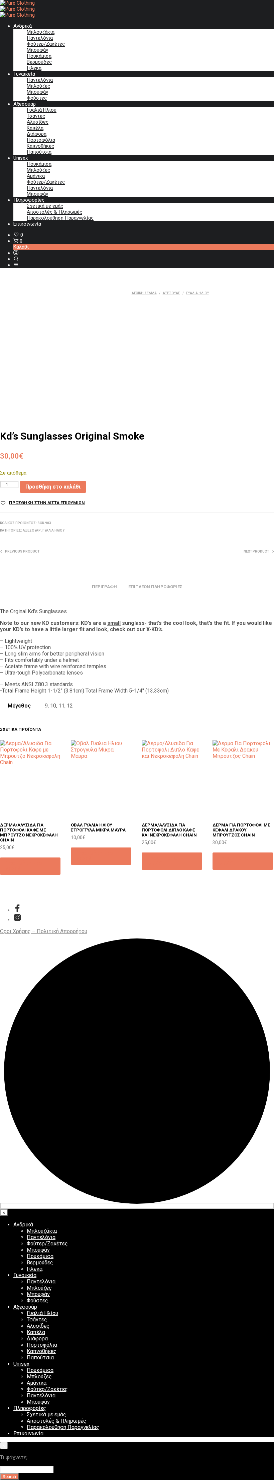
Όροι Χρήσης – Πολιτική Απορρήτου (43, 931)
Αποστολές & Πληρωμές (54, 212)
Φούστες (37, 98)
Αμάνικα (36, 176)
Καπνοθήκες (40, 146)
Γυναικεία (24, 74)
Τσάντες (36, 116)
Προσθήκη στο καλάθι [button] (23, 866)
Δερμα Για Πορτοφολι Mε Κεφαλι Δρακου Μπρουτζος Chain (241, 829)
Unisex (20, 158)
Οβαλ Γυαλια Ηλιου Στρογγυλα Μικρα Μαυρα (98, 827)
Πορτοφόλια (41, 140)
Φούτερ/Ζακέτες (46, 44)
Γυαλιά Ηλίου (41, 110)
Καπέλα (35, 128)
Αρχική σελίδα (144, 293)
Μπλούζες (38, 86)
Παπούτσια (39, 152)
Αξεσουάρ (24, 104)
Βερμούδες (39, 62)
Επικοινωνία (27, 224)
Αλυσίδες (37, 122)
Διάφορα (36, 134)
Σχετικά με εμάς (45, 206)
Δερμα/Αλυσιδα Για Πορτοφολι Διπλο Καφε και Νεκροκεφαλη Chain (169, 829)
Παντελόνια (40, 38)
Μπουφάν (37, 50)
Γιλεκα (34, 68)
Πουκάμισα (39, 56)
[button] (18, 235)
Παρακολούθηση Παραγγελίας (60, 218)
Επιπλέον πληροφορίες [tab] (155, 586)
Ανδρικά (22, 26)
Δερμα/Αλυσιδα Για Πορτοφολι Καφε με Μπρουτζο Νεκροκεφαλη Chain (29, 832)
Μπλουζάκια (40, 32)
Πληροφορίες (28, 200)
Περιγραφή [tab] (104, 586)
